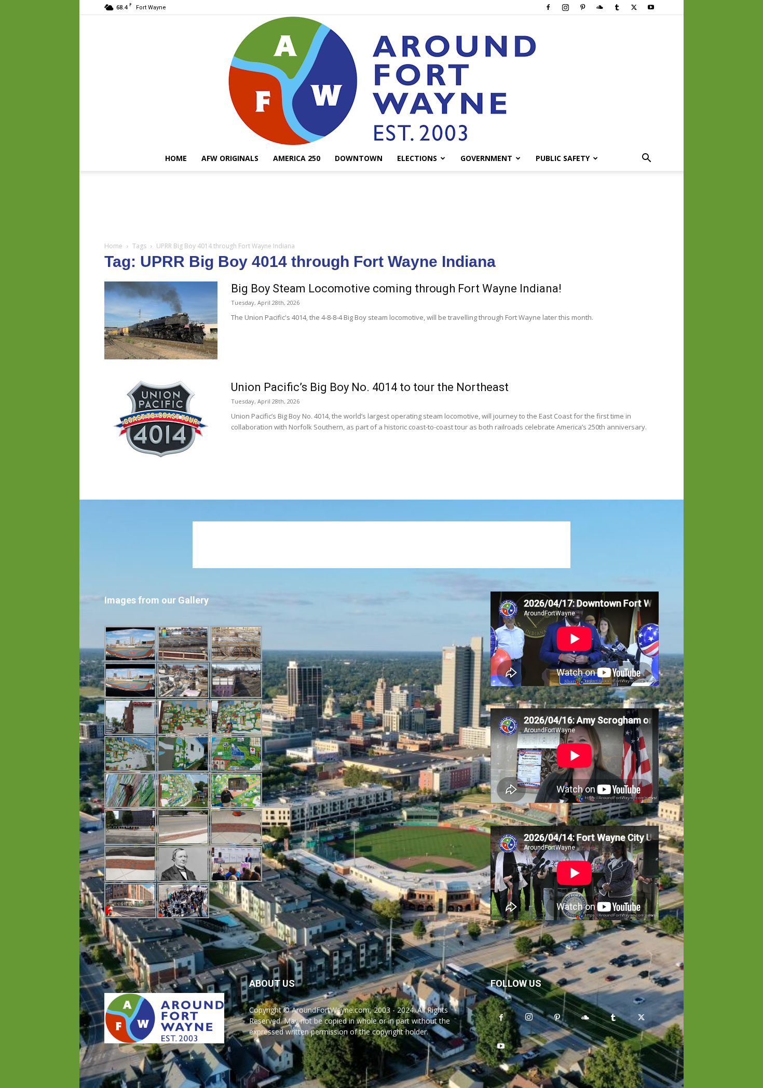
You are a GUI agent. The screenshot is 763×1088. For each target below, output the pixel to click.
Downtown (359, 158)
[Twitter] (634, 7)
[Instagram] (565, 7)
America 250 (296, 158)
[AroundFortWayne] (381, 80)
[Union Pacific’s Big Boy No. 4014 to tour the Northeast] (160, 419)
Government (486, 158)
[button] (646, 159)
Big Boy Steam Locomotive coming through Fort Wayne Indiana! (396, 288)
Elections (417, 158)
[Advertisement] (381, 206)
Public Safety (563, 158)
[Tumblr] (616, 7)
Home (176, 158)
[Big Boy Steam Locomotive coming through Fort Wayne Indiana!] (160, 320)
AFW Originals (229, 158)
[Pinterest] (582, 7)
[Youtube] (651, 7)
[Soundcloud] (599, 7)
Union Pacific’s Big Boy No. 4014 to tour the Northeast (370, 387)
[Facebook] (548, 7)
